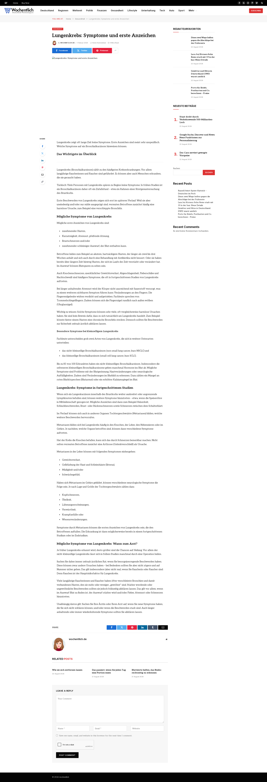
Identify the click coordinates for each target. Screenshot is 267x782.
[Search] (261, 3)
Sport (181, 10)
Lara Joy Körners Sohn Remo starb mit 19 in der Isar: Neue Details (203, 57)
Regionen (63, 10)
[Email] (42, 174)
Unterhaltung (148, 10)
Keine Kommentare (99, 43)
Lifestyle (132, 10)
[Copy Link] (42, 181)
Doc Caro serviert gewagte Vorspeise (193, 154)
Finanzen (102, 10)
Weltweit (77, 10)
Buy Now (25, 3)
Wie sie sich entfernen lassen (67, 670)
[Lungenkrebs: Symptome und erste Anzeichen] (110, 95)
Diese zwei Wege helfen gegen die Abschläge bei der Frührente (202, 40)
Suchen (176, 168)
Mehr (191, 10)
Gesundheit (117, 10)
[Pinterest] (42, 167)
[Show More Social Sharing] (115, 50)
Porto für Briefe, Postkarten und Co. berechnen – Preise (200, 90)
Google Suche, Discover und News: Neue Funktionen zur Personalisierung (197, 137)
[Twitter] (42, 153)
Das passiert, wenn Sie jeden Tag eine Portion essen (109, 671)
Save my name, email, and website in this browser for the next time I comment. (95, 735)
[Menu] (6, 3)
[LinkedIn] (42, 160)
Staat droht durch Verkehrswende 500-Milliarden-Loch (196, 120)
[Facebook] (42, 146)
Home (15, 3)
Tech (162, 10)
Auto (171, 10)
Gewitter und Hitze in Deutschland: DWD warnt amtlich (201, 74)
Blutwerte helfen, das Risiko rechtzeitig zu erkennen (146, 671)
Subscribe (256, 11)
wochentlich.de (67, 43)
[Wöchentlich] (19, 11)
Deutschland (47, 10)
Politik (89, 10)
